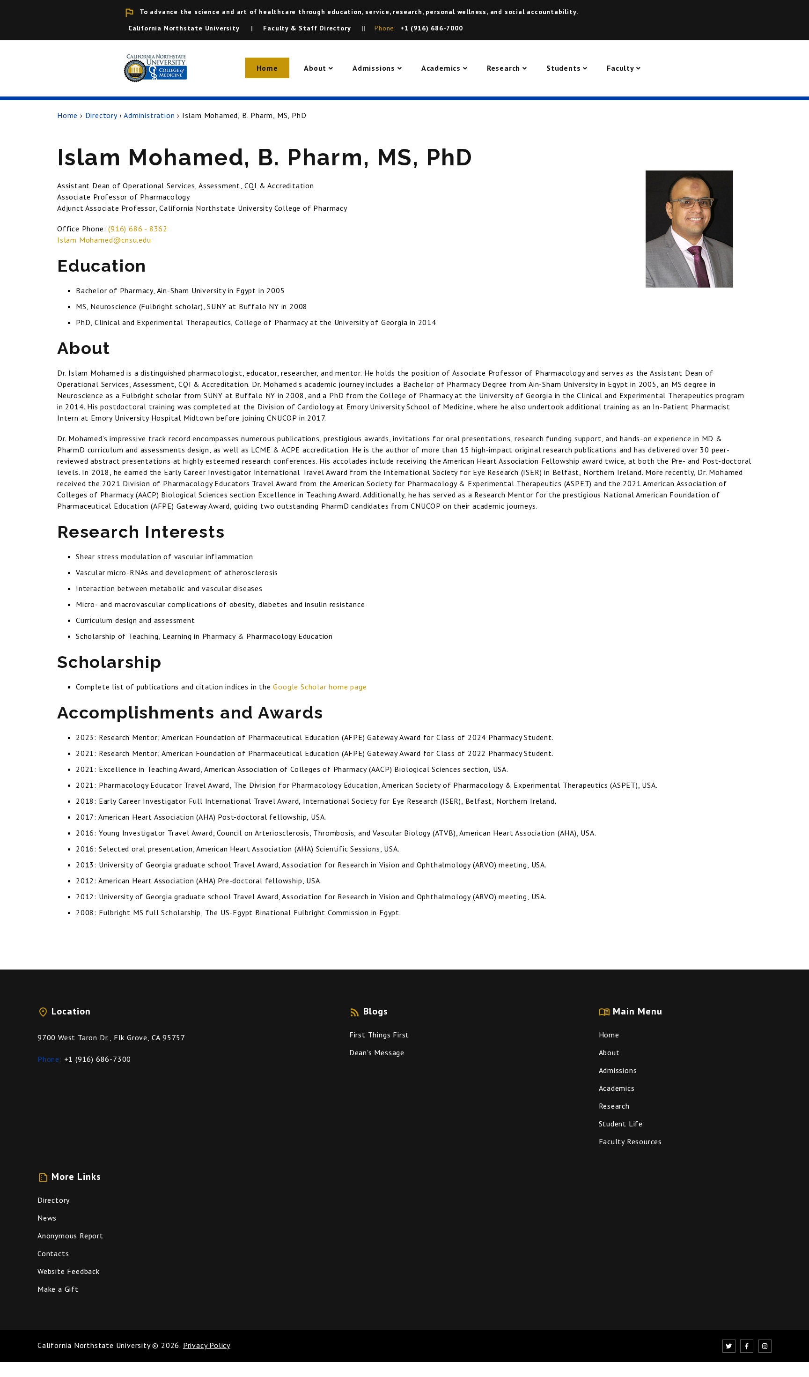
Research (503, 68)
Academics (441, 68)
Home (267, 68)
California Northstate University (93, 1345)
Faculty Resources (630, 1141)
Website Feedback (68, 1271)
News (47, 1217)
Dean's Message (376, 1052)
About (315, 68)
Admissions (374, 68)
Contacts (53, 1253)
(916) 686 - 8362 (138, 228)
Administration (149, 115)
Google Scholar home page (320, 686)
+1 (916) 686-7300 (98, 1059)
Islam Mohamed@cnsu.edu (104, 239)
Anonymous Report (70, 1235)
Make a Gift (58, 1289)
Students (563, 68)
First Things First (379, 1034)
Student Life (621, 1123)
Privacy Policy (206, 1345)
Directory (101, 115)
